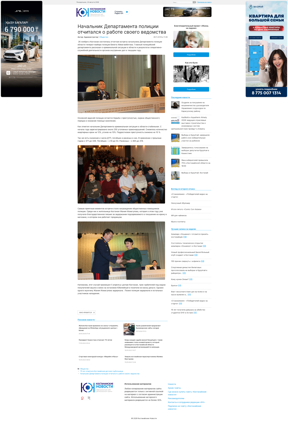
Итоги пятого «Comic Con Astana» (186, 209)
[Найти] (194, 2)
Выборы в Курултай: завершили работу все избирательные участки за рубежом (195, 138)
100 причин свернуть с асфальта (185, 261)
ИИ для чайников (179, 215)
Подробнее (191, 55)
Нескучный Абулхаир (180, 203)
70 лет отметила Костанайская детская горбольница (101, 371)
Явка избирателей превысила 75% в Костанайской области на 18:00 (195, 163)
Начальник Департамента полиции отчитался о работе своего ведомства (109, 374)
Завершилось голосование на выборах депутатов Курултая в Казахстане (195, 150)
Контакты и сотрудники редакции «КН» (186, 402)
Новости (172, 384)
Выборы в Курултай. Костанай (194, 173)
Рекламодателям (176, 398)
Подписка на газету (204, 2)
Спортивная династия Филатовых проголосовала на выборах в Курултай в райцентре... (189, 270)
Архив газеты (174, 388)
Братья (174, 285)
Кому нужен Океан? (180, 279)
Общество (103, 37)
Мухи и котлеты (178, 221)
